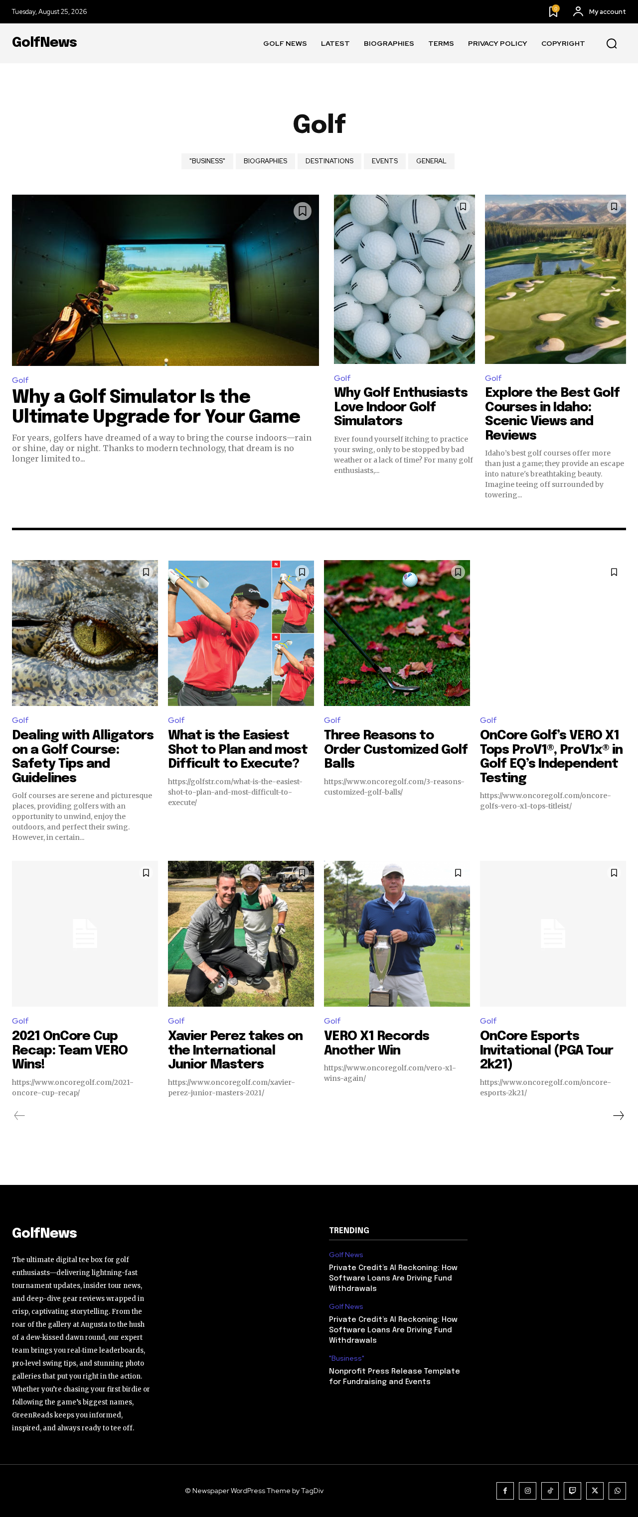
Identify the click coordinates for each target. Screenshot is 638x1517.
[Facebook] (505, 1491)
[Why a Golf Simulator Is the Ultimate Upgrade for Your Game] (165, 280)
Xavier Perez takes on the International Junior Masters (235, 1050)
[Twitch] (572, 1491)
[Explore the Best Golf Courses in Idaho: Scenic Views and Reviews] (555, 279)
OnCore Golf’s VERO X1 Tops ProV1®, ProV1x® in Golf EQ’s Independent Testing (551, 757)
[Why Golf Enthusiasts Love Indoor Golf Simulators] (404, 279)
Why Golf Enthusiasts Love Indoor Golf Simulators (401, 407)
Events (385, 161)
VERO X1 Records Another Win (376, 1043)
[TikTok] (550, 1491)
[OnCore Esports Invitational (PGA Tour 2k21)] (553, 934)
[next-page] (618, 1115)
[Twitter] (595, 1491)
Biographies (265, 161)
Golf (20, 380)
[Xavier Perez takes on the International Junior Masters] (241, 934)
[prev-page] (19, 1115)
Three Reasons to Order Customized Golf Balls (396, 750)
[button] (611, 43)
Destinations (329, 161)
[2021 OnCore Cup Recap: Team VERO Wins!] (85, 934)
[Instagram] (527, 1491)
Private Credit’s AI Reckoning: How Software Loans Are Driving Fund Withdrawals (393, 1278)
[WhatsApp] (617, 1491)
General (431, 161)
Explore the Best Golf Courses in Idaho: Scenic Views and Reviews (552, 414)
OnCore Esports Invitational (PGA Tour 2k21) (546, 1050)
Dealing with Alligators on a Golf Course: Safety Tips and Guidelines (83, 757)
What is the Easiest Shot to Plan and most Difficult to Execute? (238, 750)
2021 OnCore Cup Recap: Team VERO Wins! (70, 1050)
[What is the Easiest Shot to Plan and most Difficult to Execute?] (241, 633)
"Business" (207, 161)
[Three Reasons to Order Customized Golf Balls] (397, 633)
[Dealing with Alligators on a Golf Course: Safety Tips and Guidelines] (85, 633)
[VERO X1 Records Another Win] (397, 934)
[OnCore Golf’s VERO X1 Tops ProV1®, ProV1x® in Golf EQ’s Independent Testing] (553, 633)
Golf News (346, 1255)
